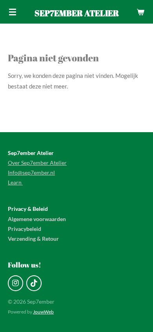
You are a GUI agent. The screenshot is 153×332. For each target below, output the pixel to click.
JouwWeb (43, 311)
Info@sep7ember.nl (31, 172)
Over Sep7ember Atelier (37, 162)
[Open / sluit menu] (12, 12)
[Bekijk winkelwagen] (140, 12)
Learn (15, 182)
